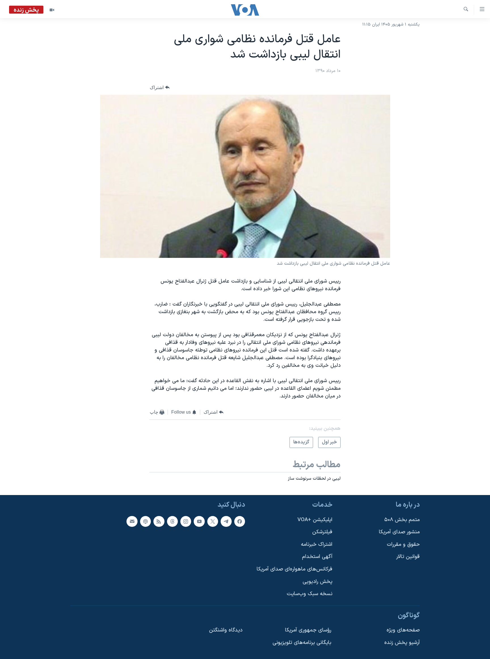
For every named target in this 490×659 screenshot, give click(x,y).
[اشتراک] (131, 521)
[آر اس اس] (158, 521)
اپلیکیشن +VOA (314, 519)
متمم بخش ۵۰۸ (402, 519)
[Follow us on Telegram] (226, 521)
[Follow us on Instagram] (185, 521)
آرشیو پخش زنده (402, 643)
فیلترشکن (322, 532)
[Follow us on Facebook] (239, 521)
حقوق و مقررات (403, 544)
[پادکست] (145, 521)
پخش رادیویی (317, 581)
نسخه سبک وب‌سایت (309, 594)
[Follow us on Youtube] (199, 521)
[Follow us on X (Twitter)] (212, 521)
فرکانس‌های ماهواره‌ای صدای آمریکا (294, 569)
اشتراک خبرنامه (316, 544)
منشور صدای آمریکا (399, 532)
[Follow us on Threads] (172, 521)
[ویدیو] (51, 10)
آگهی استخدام (317, 557)
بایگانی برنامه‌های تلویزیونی (302, 643)
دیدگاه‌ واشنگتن (225, 630)
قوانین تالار (408, 557)
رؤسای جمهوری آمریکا (308, 630)
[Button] (160, 87)
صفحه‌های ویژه (403, 630)
